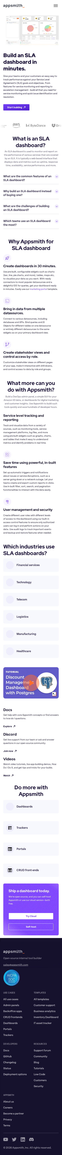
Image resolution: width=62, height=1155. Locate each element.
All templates (41, 999)
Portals (7, 1029)
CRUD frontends (12, 1017)
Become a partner (13, 1113)
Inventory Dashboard (46, 1017)
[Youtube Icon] (5, 1139)
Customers (40, 1080)
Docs (6, 1050)
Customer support (44, 1005)
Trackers (8, 1035)
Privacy (7, 1119)
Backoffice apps (12, 1011)
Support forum (42, 1050)
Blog (36, 1062)
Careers (8, 1107)
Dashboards (10, 1023)
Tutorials (39, 1068)
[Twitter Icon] (14, 1139)
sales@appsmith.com (15, 965)
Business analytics (45, 1011)
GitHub (7, 1056)
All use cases (10, 999)
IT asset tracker (43, 1023)
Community (40, 1056)
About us (8, 1101)
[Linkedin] (23, 1139)
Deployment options (15, 1074)
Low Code (39, 1074)
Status (7, 1068)
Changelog (9, 1062)
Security (38, 1086)
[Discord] (31, 1139)
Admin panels (11, 1005)
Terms (6, 1125)
